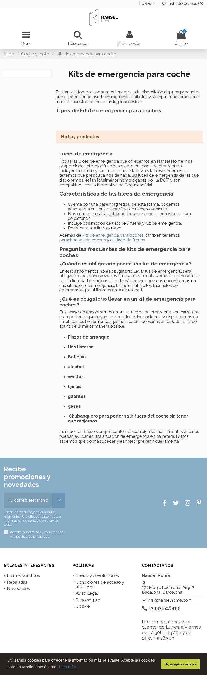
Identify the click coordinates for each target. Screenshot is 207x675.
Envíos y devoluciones (97, 575)
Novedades (18, 588)
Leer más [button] (67, 667)
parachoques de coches (82, 239)
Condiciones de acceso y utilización (100, 584)
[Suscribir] (58, 500)
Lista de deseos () (185, 3)
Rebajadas (17, 582)
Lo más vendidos (23, 575)
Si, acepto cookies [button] (180, 664)
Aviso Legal (87, 593)
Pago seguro (88, 600)
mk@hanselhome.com (170, 600)
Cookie (83, 606)
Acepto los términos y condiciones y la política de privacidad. (36, 534)
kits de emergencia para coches (113, 235)
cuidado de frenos (127, 239)
